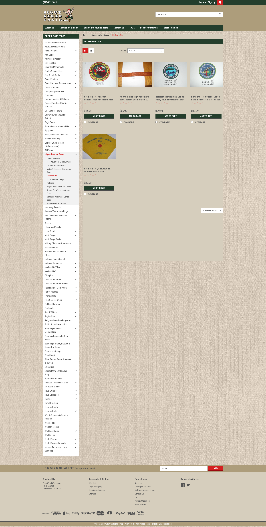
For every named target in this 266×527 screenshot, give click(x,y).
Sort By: (122, 50)
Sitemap (92, 494)
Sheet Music (50, 355)
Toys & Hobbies (52, 394)
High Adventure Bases (54, 154)
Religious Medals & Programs (58, 320)
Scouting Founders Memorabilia (53, 330)
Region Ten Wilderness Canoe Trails (58, 191)
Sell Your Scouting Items (96, 27)
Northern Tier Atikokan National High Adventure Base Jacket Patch (98, 100)
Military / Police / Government (58, 243)
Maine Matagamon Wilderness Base (59, 170)
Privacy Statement (149, 27)
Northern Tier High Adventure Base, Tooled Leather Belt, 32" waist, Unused (134, 100)
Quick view (99, 88)
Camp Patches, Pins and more (58, 83)
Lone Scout (50, 231)
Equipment (49, 130)
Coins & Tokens (52, 87)
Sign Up (211, 2)
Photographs (50, 296)
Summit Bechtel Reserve (56, 203)
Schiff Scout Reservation (56, 324)
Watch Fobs (50, 422)
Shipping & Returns (97, 490)
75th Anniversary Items (55, 46)
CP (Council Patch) (53, 110)
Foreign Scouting (52, 138)
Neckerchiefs (51, 271)
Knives (48, 223)
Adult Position (51, 50)
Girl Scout (49, 150)
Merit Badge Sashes (53, 239)
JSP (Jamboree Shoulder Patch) (56, 217)
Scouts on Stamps (53, 351)
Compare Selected (212, 210)
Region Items (50, 316)
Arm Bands (49, 54)
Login (201, 2)
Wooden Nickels (52, 426)
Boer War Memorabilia (54, 67)
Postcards (49, 308)
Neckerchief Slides (53, 267)
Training (48, 399)
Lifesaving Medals (53, 227)
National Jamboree (53, 263)
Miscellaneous (51, 247)
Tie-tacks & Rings (52, 386)
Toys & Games (51, 390)
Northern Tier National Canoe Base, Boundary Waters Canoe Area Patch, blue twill (205, 100)
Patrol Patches (51, 291)
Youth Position (51, 439)
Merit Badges (50, 235)
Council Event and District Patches (56, 105)
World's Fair (50, 435)
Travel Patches (51, 403)
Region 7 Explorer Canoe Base (59, 186)
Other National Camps (55, 179)
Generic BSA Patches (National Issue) (54, 144)
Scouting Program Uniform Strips (56, 338)
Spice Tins (49, 367)
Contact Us (118, 27)
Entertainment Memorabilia (57, 126)
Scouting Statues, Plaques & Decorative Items (57, 345)
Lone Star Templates (163, 524)
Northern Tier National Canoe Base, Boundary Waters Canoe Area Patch (170, 100)
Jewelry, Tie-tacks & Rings (56, 211)
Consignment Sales (68, 27)
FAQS (132, 27)
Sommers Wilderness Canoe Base (58, 198)
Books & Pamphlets (53, 71)
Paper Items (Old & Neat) (56, 287)
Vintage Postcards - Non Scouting (56, 449)
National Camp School (55, 259)
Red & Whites (51, 312)
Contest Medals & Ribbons (57, 99)
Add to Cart (99, 116)
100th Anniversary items (55, 42)
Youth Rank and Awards (55, 443)
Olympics (49, 275)
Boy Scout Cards (52, 75)
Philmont (50, 183)
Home (85, 35)
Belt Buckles (50, 63)
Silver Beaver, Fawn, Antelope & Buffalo (58, 361)
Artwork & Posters (53, 58)
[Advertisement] (153, 239)
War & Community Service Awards (56, 417)
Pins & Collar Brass (53, 300)
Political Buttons (52, 304)
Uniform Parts (51, 411)
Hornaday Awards (53, 207)
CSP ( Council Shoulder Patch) (55, 116)
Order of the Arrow (53, 279)
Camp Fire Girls (51, 79)
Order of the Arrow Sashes (57, 283)
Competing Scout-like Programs (54, 93)
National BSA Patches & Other (55, 253)
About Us (49, 27)
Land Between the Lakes (56, 165)
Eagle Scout (50, 122)
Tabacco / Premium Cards (56, 382)
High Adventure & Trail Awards (59, 162)
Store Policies (171, 27)
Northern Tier (52, 176)
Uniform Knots (51, 407)
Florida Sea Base (53, 158)
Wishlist (92, 483)
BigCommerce (139, 524)
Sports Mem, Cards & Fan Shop (56, 373)
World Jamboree (52, 431)
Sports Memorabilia (53, 378)
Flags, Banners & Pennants (57, 134)
